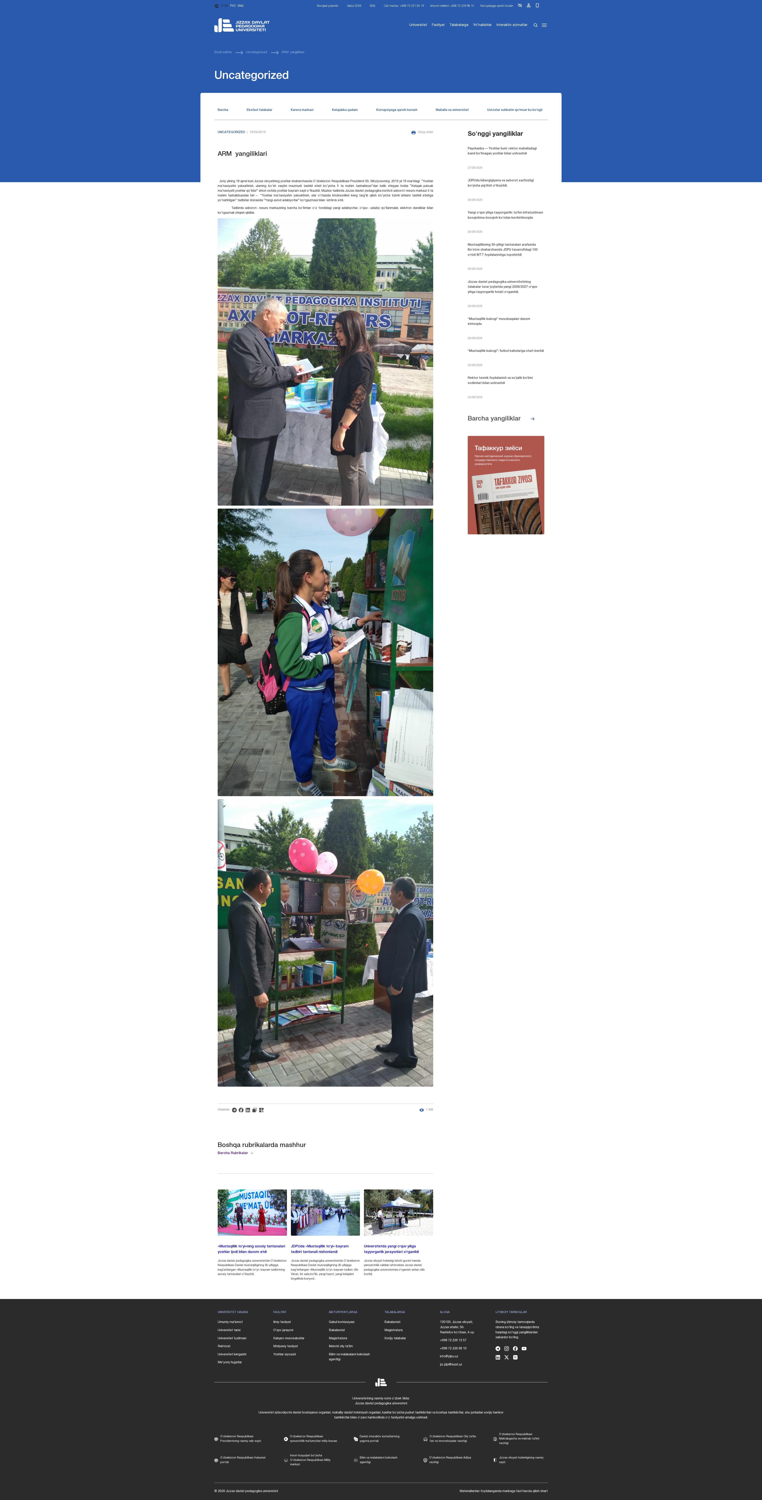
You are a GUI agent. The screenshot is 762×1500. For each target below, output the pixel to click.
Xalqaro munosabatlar (288, 1338)
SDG (372, 6)
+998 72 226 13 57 (453, 1340)
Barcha (223, 110)
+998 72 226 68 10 (453, 1348)
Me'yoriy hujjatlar (230, 1362)
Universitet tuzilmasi (232, 1338)
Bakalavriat (337, 1330)
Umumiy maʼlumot (230, 1322)
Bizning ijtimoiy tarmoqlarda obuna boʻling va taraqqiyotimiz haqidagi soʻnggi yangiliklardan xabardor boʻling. (517, 1330)
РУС (233, 6)
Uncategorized (256, 52)
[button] (520, 7)
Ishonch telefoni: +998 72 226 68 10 (452, 6)
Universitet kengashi (232, 1354)
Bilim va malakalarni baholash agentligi (349, 1357)
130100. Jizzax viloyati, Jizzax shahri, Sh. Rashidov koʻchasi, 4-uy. (457, 1327)
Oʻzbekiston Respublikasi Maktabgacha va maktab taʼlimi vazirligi (519, 1439)
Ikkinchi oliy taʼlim (341, 1346)
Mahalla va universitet (452, 110)
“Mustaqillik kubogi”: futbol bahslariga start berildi (506, 351)
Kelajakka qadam (345, 110)
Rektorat (224, 1346)
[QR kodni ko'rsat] (262, 1110)
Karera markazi (302, 110)
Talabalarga (458, 25)
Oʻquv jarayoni (283, 1330)
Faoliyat (438, 25)
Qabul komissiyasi (341, 1322)
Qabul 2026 (354, 6)
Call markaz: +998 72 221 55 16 (404, 6)
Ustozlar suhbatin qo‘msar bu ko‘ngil (514, 110)
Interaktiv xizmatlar (511, 25)
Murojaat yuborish (327, 6)
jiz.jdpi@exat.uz (451, 1364)
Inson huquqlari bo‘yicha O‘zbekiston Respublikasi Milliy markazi (310, 1460)
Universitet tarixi (229, 1330)
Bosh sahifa (223, 52)
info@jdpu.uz (449, 1356)
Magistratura (338, 1338)
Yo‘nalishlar (482, 25)
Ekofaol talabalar (259, 110)
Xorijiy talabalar (395, 1338)
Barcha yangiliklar (494, 419)
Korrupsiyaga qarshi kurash (496, 6)
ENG (240, 6)
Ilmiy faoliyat (282, 1322)
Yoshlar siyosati (284, 1354)
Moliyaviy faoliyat (285, 1346)
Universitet (418, 25)
